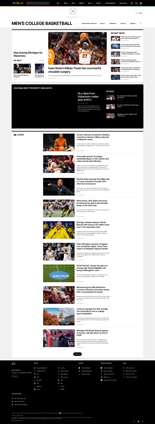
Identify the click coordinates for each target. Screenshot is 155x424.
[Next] (43, 60)
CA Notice (73, 413)
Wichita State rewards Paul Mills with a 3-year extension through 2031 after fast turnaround (93, 181)
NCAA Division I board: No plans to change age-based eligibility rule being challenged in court (92, 267)
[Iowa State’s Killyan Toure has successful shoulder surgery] (77, 48)
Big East (132, 23)
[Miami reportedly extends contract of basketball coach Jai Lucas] (115, 61)
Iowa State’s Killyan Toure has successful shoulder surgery (74, 69)
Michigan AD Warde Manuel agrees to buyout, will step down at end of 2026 (92, 332)
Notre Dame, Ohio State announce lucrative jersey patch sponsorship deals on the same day (92, 203)
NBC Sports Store (36, 413)
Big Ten (123, 23)
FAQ (30, 413)
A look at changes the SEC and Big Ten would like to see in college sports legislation (92, 311)
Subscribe (15, 376)
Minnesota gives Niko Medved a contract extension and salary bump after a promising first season (93, 289)
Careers (18, 413)
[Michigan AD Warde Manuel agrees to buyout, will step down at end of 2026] (59, 338)
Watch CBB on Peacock (89, 23)
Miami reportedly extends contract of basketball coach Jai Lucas (131, 60)
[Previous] (40, 60)
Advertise (14, 413)
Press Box (43, 413)
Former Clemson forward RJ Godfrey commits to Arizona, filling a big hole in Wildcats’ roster (93, 137)
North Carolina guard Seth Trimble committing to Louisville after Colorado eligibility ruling (130, 53)
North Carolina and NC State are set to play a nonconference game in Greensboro (131, 37)
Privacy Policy (55, 413)
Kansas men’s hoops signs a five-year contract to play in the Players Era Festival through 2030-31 (131, 76)
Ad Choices (48, 413)
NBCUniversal (20, 415)
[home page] (18, 3)
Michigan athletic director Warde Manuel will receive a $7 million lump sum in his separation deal (93, 224)
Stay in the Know (16, 370)
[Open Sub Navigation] (60, 3)
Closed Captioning (25, 413)
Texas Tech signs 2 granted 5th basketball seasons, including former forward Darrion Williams (130, 68)
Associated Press (52, 78)
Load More (77, 354)
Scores (102, 23)
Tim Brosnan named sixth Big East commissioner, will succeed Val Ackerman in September (131, 45)
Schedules (112, 23)
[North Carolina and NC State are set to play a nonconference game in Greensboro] (115, 38)
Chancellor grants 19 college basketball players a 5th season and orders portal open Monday (93, 158)
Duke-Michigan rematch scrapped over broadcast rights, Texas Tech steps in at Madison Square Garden (92, 246)
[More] (131, 3)
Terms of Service (79, 413)
